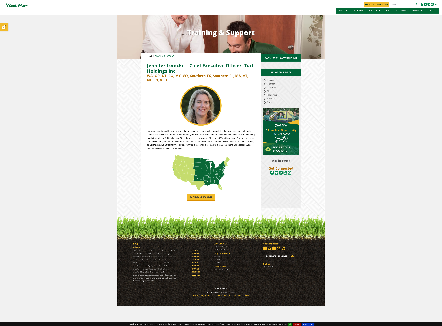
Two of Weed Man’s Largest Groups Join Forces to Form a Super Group (154, 257)
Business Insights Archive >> (143, 281)
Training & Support (164, 56)
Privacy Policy (308, 324)
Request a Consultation (376, 4)
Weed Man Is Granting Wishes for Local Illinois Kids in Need (151, 269)
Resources (401, 11)
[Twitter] (425, 4)
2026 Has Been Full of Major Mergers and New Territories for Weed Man (155, 251)
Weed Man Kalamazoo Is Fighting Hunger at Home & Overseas (152, 266)
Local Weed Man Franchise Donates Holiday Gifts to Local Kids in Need (154, 278)
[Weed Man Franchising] (16, 5)
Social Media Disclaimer (239, 295)
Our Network (218, 262)
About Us (416, 11)
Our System (217, 259)
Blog (388, 11)
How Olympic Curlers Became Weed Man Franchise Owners (151, 260)
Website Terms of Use (216, 295)
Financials (357, 11)
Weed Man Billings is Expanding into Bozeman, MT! (148, 272)
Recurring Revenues (220, 246)
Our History (217, 256)
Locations (374, 11)
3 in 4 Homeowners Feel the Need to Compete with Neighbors (152, 263)
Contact (432, 11)
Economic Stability (219, 249)
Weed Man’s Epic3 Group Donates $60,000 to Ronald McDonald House (154, 275)
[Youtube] (432, 4)
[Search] (416, 4)
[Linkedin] (428, 4)
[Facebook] (422, 4)
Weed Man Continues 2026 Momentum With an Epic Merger (151, 254)
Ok (290, 324)
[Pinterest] (289, 173)
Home (149, 56)
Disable (297, 324)
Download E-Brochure (201, 197)
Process (342, 11)
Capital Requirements (221, 269)
